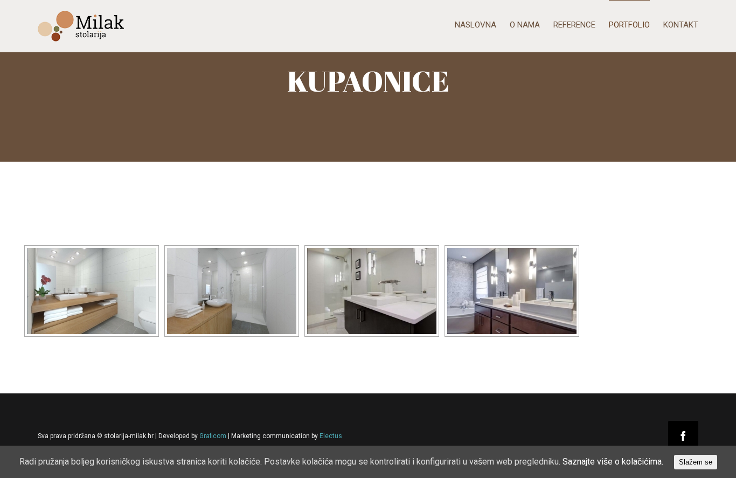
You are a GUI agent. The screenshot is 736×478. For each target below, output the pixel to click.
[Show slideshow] (55, 234)
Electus (331, 436)
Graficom (212, 436)
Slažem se (695, 462)
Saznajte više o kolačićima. (613, 461)
